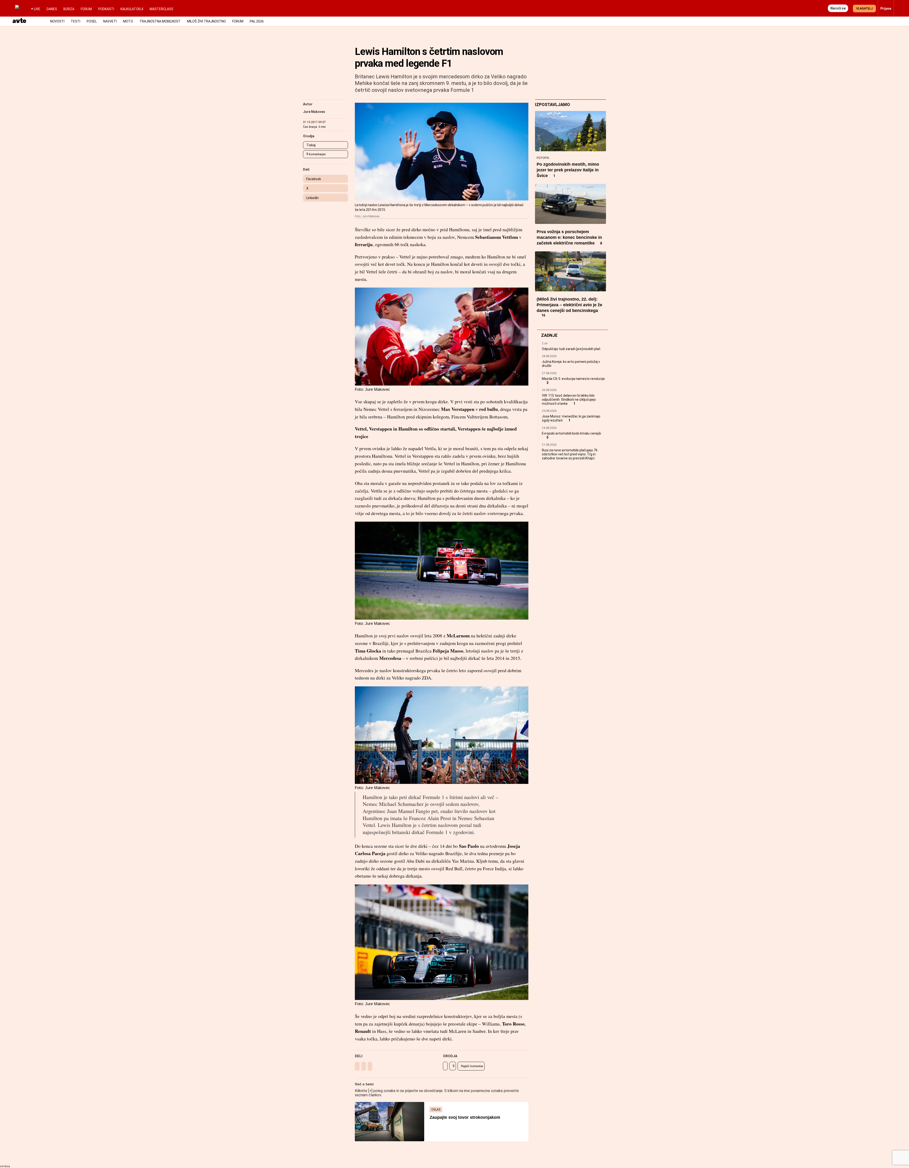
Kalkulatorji (131, 9)
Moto (128, 21)
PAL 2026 (257, 21)
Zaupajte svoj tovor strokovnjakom (465, 1117)
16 (543, 315)
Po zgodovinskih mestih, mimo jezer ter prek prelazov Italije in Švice (568, 170)
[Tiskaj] (445, 1066)
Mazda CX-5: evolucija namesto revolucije (573, 379)
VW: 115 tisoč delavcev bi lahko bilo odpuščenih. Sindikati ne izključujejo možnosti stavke (569, 399)
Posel (92, 21)
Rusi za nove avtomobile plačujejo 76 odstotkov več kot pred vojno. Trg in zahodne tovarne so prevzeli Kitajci (569, 454)
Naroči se (838, 8)
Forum (86, 9)
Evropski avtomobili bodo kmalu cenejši (571, 433)
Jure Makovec (314, 112)
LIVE (37, 9)
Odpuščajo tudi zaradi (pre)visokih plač (571, 349)
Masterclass (161, 9)
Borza (68, 9)
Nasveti (110, 21)
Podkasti (106, 9)
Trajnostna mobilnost (160, 21)
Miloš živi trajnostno (206, 21)
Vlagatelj (864, 8)
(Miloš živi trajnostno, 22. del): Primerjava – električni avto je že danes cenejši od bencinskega (569, 305)
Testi (75, 21)
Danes (52, 9)
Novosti (57, 21)
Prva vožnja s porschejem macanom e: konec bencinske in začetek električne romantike (569, 237)
